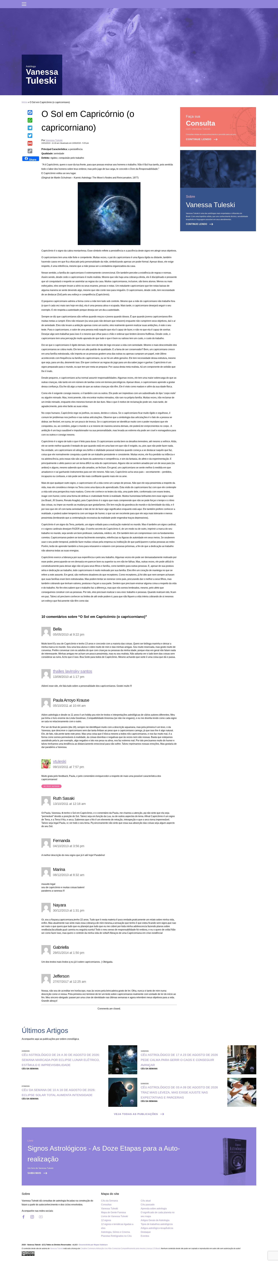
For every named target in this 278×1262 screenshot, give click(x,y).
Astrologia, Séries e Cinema (115, 1232)
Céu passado (147, 1204)
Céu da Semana (109, 1200)
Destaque (146, 1232)
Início (24, 102)
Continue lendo (198, 139)
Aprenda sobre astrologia (154, 1208)
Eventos (145, 1236)
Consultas (106, 1204)
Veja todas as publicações (136, 1114)
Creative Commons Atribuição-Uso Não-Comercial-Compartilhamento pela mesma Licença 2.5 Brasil (120, 1248)
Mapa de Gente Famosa (113, 1212)
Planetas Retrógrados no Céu (116, 1236)
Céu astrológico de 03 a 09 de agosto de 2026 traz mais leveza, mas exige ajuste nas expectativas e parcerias (179, 1092)
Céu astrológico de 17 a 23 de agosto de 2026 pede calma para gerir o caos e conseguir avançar (179, 1060)
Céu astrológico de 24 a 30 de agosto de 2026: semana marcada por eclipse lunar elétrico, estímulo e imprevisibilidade (61, 1060)
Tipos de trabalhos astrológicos (157, 1224)
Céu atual (146, 1200)
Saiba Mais (34, 1173)
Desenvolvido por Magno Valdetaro (93, 1245)
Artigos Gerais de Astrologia (155, 1220)
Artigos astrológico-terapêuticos (157, 1228)
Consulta (200, 123)
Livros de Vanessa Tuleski (114, 1216)
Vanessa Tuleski (54, 140)
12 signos (106, 1220)
